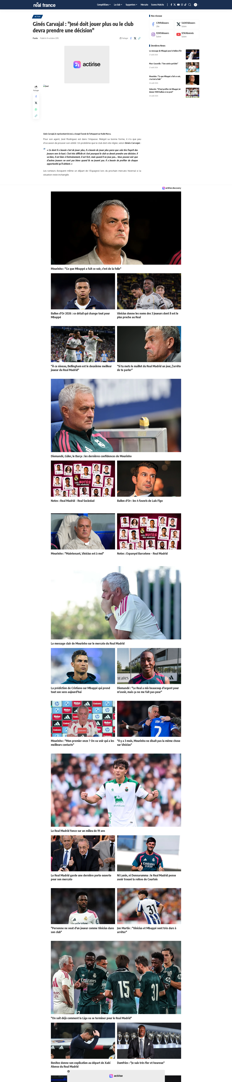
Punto (35, 38)
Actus (37, 17)
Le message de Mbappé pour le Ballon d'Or (165, 51)
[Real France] (50, 4)
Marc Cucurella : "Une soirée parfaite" (163, 63)
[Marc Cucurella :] (192, 67)
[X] (174, 5)
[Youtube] (187, 34)
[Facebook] (171, 5)
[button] (167, 4)
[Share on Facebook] (131, 38)
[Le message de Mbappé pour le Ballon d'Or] (192, 54)
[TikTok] (185, 5)
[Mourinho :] (192, 80)
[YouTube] (178, 5)
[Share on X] (135, 38)
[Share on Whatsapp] (36, 109)
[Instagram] (182, 5)
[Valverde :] (192, 93)
